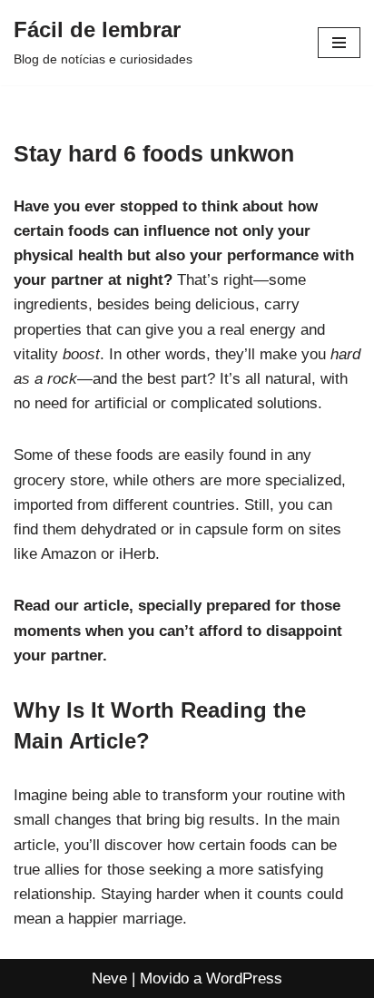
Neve (109, 978)
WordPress (244, 978)
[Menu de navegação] (339, 42)
